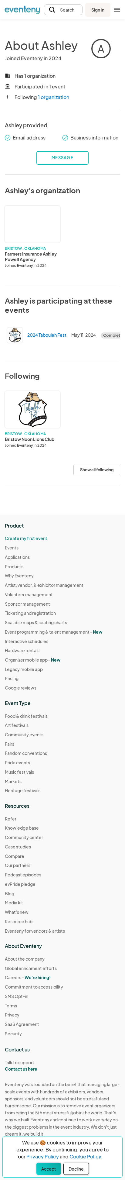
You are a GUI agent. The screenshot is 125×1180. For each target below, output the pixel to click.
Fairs (9, 744)
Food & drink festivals (26, 716)
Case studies (18, 846)
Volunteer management (29, 594)
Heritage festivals (22, 790)
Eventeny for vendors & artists (35, 931)
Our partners (17, 865)
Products (14, 566)
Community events (24, 734)
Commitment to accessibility (34, 986)
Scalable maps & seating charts (36, 622)
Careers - (28, 977)
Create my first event (26, 538)
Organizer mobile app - (32, 659)
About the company (25, 959)
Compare (14, 856)
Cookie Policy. (86, 1156)
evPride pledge (20, 884)
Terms (11, 1005)
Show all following (96, 469)
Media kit (14, 902)
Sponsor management (27, 604)
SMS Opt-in (16, 996)
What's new (17, 912)
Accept (48, 1168)
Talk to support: (21, 1066)
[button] (63, 10)
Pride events (17, 762)
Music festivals (19, 772)
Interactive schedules (26, 641)
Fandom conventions (26, 753)
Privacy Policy (42, 1156)
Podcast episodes (23, 874)
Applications (17, 557)
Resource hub (18, 921)
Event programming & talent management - (53, 632)
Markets (13, 781)
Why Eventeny (19, 575)
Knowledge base (22, 828)
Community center (24, 837)
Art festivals (17, 725)
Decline (76, 1168)
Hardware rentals (22, 650)
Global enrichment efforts (31, 968)
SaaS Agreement (22, 1024)
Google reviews (20, 687)
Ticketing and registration (30, 613)
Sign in (97, 9)
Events (12, 547)
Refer (10, 818)
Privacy (12, 1014)
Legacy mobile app (24, 669)
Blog (9, 893)
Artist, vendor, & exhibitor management (44, 585)
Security (13, 1033)
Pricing (12, 678)
